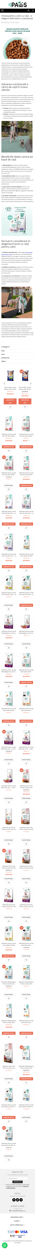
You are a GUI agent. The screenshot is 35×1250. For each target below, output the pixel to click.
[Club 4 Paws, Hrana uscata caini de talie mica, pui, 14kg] (10, 375)
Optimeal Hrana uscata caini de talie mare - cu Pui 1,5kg (8, 593)
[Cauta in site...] (33, 10)
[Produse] (2, 11)
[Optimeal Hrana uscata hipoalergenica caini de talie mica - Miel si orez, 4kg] (9, 621)
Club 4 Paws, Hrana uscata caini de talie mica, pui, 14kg (10, 388)
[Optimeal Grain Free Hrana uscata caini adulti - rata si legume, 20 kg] (9, 1053)
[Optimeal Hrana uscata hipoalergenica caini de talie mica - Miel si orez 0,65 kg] (26, 621)
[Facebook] (14, 1200)
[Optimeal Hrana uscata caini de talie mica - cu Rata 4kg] (26, 502)
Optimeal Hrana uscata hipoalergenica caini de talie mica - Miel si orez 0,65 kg (26, 632)
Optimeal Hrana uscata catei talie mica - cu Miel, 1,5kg (26, 748)
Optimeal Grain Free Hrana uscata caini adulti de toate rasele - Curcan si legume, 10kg (26, 786)
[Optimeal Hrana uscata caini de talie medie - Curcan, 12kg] (9, 424)
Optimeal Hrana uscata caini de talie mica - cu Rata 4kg (26, 512)
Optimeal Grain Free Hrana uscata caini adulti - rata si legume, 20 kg (9, 1067)
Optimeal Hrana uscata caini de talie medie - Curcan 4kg (8, 474)
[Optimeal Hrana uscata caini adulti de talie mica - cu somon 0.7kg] (9, 1095)
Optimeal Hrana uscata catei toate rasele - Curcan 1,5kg (8, 709)
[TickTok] (17, 1200)
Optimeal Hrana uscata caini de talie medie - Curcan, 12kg (8, 435)
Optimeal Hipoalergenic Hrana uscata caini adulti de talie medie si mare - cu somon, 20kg (8, 1021)
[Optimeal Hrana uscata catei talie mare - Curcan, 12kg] (26, 699)
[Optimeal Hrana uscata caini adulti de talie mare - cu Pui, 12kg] (9, 934)
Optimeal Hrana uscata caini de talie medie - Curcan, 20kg (26, 474)
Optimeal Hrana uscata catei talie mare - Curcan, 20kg (26, 1021)
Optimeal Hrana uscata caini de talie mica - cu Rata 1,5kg (8, 555)
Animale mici (5, 358)
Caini (13, 22)
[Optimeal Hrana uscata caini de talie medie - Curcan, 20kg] (26, 463)
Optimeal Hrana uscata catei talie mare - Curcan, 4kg (26, 944)
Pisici (3, 351)
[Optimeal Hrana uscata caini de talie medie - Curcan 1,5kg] (26, 423)
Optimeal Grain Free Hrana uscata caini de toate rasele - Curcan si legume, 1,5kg (26, 828)
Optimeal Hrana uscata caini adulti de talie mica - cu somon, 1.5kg (8, 1144)
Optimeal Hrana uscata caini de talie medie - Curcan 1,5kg (26, 435)
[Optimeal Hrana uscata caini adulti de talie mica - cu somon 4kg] (26, 1095)
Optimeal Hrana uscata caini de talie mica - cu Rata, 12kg (8, 512)
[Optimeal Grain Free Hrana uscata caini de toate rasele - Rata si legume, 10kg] (9, 856)
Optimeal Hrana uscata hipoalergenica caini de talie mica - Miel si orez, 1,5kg (8, 671)
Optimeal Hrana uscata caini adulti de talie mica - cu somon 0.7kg (8, 1106)
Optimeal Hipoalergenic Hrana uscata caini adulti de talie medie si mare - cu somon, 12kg (26, 1067)
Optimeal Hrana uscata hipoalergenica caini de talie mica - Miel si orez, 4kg (8, 632)
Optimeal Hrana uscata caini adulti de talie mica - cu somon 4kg (26, 1106)
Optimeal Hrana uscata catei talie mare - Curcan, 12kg (26, 709)
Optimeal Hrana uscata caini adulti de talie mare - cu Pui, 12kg (8, 944)
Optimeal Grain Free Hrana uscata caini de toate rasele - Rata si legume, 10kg (9, 867)
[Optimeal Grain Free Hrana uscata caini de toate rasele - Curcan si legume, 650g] (9, 816)
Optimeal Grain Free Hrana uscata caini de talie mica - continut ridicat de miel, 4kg (9, 905)
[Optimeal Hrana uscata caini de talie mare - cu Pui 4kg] (26, 583)
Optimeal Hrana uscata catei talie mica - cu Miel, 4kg (9, 748)
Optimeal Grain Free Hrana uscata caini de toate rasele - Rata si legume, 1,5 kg (26, 867)
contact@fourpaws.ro (18, 1211)
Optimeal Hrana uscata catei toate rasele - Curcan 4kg (26, 671)
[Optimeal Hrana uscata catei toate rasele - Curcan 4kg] (26, 660)
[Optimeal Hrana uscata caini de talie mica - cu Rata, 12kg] (9, 502)
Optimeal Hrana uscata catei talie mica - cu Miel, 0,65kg (9, 786)
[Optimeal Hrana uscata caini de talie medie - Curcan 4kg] (9, 463)
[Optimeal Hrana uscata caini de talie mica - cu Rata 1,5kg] (9, 542)
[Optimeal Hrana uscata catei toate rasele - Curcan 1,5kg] (9, 699)
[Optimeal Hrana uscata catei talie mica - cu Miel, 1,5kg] (26, 737)
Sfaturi (17, 22)
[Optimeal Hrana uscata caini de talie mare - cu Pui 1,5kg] (9, 583)
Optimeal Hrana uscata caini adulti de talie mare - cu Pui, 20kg (26, 555)
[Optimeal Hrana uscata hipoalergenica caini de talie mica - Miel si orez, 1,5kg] (9, 660)
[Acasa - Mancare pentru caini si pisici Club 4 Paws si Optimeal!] (17, 4)
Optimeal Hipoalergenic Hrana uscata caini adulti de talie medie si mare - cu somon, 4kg (8, 983)
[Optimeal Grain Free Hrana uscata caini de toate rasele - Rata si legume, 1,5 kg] (26, 856)
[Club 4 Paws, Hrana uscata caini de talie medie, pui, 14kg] (24, 375)
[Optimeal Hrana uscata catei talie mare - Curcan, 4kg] (26, 934)
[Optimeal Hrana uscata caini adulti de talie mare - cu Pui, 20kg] (26, 542)
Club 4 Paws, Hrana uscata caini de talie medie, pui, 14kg (25, 388)
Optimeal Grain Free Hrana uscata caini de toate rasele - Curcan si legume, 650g (8, 828)
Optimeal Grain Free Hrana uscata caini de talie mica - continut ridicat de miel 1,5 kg (26, 905)
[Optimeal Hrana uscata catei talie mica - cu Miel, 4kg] (9, 737)
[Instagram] (21, 1200)
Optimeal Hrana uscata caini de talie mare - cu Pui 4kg (26, 593)
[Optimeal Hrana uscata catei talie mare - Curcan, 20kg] (26, 1011)
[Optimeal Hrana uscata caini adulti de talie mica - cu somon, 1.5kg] (9, 1134)
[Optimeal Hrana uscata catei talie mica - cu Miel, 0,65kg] (9, 776)
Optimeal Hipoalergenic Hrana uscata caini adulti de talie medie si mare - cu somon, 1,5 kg (26, 983)
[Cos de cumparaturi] (29, 10)
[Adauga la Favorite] (10, 406)
